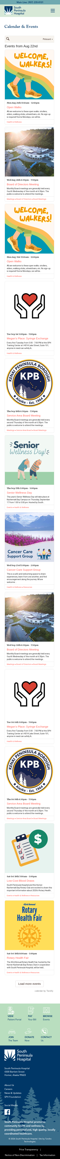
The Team (13, 1039)
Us (46, 1039)
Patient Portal (14, 1018)
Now (29, 1039)
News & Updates (12, 1093)
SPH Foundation (12, 1097)
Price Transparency (28, 1149)
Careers (8, 1089)
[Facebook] (30, 1112)
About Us (9, 1085)
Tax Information (47, 1155)
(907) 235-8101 (35, 2)
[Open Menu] (53, 10)
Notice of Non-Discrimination (20, 1155)
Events (47, 1018)
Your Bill (32, 1018)
